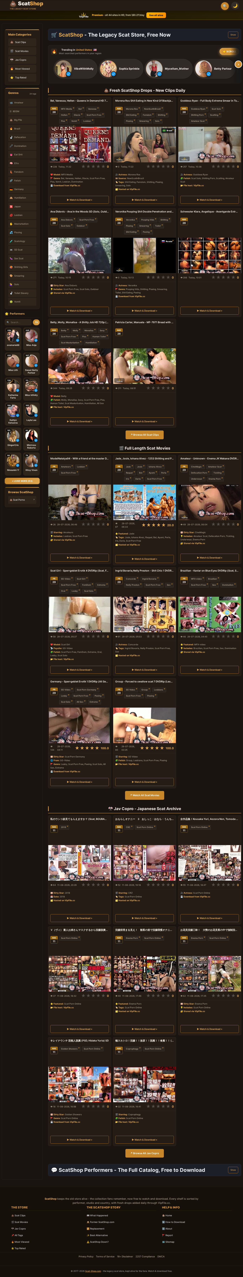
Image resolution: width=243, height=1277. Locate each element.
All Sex (80, 702)
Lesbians (158, 689)
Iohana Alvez (155, 467)
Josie (139, 467)
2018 (63, 827)
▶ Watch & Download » (79, 199)
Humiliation (91, 342)
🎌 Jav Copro (18, 1228)
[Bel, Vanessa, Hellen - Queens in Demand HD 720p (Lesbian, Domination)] (79, 144)
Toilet (158, 226)
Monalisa (88, 330)
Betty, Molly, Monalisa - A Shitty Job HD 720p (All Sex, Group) (79, 322)
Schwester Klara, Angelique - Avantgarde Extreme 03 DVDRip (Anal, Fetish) (209, 211)
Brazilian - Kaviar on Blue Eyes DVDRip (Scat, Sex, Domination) (209, 570)
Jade (128, 467)
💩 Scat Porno (17, 499)
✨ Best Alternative (97, 1235)
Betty (63, 330)
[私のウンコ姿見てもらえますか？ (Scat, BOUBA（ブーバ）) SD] (79, 863)
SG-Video (65, 579)
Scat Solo (216, 109)
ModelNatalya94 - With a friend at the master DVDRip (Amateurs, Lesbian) (79, 458)
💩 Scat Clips (18, 1215)
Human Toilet (99, 336)
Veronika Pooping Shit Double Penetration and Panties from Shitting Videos (144, 211)
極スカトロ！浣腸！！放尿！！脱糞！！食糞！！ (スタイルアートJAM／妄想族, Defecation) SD (144, 1040)
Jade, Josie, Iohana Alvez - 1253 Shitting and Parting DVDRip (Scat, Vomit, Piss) (144, 458)
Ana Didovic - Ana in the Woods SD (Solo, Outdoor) (79, 211)
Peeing (146, 232)
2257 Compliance (145, 1256)
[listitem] (75, 69)
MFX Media (66, 109)
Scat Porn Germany (86, 689)
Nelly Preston (132, 585)
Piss (63, 121)
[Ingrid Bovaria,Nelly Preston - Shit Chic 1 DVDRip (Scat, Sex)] (144, 614)
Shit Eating (131, 115)
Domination (227, 585)
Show (233, 35)
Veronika (130, 220)
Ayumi (152, 473)
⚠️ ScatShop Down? (98, 1241)
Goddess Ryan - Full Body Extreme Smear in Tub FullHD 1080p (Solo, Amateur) (209, 100)
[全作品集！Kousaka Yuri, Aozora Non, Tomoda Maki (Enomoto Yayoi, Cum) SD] (209, 863)
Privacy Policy (86, 1256)
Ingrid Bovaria (149, 579)
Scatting (214, 115)
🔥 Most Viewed (20, 1241)
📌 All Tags (17, 1235)
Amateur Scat (198, 121)
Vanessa (92, 109)
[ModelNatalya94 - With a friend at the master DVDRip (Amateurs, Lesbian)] (79, 502)
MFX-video (196, 579)
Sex (168, 585)
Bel (80, 109)
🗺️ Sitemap (168, 1241)
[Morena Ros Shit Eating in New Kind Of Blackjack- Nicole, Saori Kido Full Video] (144, 144)
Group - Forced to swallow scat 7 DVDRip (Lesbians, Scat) (144, 681)
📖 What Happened (97, 1215)
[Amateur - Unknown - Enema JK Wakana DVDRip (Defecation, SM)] (209, 502)
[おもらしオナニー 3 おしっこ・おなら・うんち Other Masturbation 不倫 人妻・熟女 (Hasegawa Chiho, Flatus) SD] (144, 863)
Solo (157, 121)
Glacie (77, 115)
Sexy (102, 330)
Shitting (161, 115)
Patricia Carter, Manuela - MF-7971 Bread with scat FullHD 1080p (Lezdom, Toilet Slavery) (144, 322)
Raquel (129, 473)
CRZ (128, 827)
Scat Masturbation (70, 342)
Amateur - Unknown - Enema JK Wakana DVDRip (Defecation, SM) (209, 458)
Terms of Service (105, 1256)
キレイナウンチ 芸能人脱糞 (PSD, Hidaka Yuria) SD (79, 1040)
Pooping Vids (147, 220)
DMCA (161, 1256)
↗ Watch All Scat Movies (144, 795)
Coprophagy (132, 1049)
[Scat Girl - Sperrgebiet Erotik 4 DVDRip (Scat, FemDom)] (79, 614)
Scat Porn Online (145, 827)
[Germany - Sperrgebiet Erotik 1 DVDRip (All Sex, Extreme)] (79, 725)
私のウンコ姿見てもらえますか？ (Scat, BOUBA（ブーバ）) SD (79, 818)
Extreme (101, 585)
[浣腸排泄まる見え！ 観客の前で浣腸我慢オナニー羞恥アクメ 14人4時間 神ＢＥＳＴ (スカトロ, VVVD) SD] (144, 973)
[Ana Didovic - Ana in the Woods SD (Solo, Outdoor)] (79, 255)
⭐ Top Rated (18, 1248)
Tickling (217, 473)
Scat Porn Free (94, 115)
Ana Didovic (67, 220)
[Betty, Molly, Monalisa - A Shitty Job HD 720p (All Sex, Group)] (79, 366)
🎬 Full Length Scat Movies (144, 448)
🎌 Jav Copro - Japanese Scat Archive (144, 808)
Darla (138, 479)
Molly (75, 330)
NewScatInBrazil (152, 109)
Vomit (74, 121)
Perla (163, 473)
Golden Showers (69, 1049)
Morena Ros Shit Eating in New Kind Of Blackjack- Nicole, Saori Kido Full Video (144, 100)
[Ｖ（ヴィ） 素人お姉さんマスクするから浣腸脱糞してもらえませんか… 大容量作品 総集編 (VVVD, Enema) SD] (79, 973)
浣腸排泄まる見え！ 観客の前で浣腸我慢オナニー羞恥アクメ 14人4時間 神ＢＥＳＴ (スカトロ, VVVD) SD (144, 929)
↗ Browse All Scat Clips (144, 434)
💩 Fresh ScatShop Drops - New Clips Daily (144, 90)
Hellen (64, 115)
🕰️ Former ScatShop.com (100, 1222)
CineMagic (196, 467)
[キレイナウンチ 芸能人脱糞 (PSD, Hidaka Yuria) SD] (79, 1084)
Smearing (144, 121)
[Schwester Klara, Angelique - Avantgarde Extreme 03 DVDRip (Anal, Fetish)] (209, 255)
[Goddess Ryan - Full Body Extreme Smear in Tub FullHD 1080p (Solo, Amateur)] (209, 144)
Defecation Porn (199, 473)
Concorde (131, 579)
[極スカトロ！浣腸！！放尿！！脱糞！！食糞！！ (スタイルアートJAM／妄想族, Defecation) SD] (144, 1084)
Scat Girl (81, 579)
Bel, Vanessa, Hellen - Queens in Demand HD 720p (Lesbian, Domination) (79, 100)
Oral (63, 591)
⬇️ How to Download (173, 1222)
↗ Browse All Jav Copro (144, 1153)
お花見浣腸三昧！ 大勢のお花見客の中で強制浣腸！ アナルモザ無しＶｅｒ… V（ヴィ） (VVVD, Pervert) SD (209, 929)
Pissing (129, 121)
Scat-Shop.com (93, 1271)
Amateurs (66, 467)
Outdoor (81, 226)
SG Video (130, 689)
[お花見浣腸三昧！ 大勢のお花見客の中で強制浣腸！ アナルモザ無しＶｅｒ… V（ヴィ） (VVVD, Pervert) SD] (209, 973)
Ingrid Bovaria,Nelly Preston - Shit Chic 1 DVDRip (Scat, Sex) (144, 570)
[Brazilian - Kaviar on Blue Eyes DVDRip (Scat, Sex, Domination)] (209, 614)
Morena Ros (132, 109)
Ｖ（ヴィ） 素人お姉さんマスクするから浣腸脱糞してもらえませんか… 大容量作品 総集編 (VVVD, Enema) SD (79, 929)
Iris (127, 479)
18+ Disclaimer (125, 1256)
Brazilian (212, 579)
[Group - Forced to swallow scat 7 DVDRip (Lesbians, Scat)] (144, 725)
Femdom (147, 115)
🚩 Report (167, 1235)
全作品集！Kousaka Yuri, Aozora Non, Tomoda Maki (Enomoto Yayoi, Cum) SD (209, 818)
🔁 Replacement (95, 1228)
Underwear (196, 479)
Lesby (75, 591)
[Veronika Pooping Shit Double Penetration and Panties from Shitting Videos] (144, 255)
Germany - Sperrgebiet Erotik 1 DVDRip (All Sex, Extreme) (79, 681)
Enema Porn (215, 479)
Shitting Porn (197, 115)
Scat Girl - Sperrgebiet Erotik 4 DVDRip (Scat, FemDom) (79, 570)
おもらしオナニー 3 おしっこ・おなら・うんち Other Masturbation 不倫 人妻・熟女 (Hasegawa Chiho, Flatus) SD (144, 818)
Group (144, 689)
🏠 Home (167, 1215)
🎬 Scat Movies (19, 1222)
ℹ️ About (167, 1228)
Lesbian (87, 121)
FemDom (86, 585)
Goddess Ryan (198, 109)
